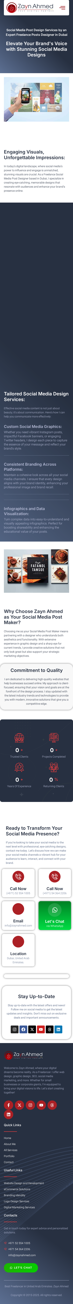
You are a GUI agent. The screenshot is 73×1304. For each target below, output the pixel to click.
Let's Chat (54, 921)
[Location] (18, 941)
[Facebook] (23, 1029)
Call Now (18, 888)
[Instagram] (14, 1029)
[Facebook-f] (8, 1105)
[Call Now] (18, 877)
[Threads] (50, 1029)
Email (18, 921)
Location (18, 953)
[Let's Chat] (55, 910)
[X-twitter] (32, 1029)
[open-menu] (62, 8)
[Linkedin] (58, 1029)
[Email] (18, 909)
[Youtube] (41, 1029)
